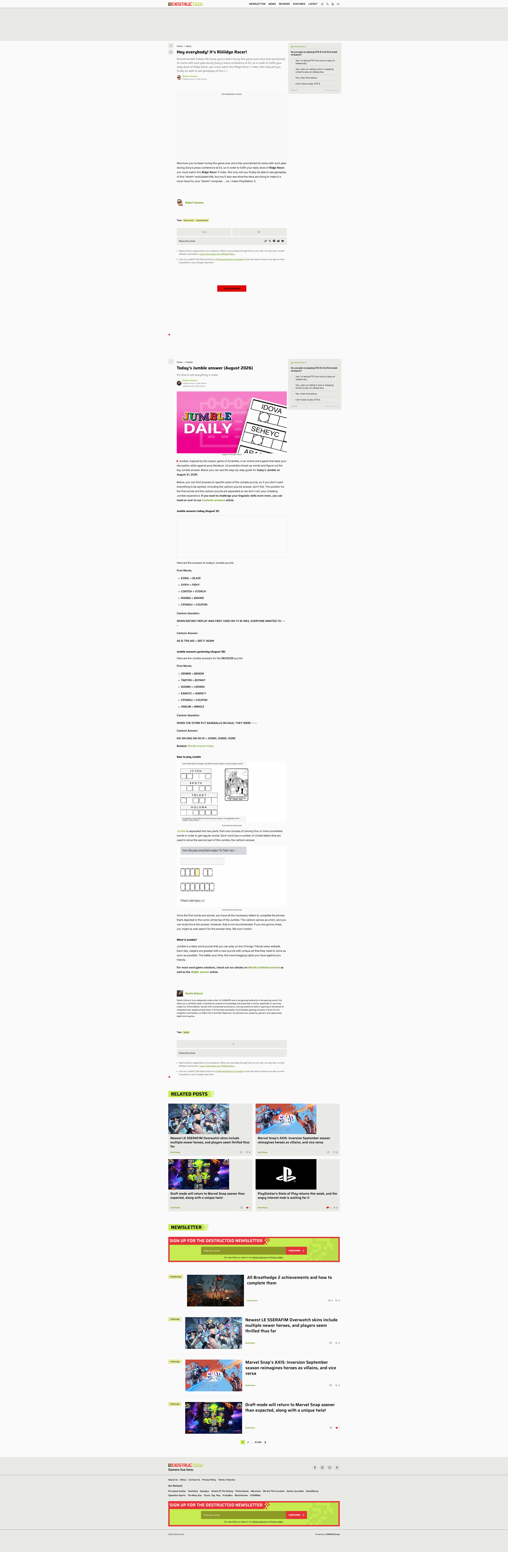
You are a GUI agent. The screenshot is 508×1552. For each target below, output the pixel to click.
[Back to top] (169, 334)
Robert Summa (190, 76)
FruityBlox (228, 1495)
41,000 (258, 1442)
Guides (189, 362)
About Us (173, 1479)
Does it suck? (189, 220)
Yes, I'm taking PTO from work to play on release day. (315, 62)
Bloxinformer (241, 1495)
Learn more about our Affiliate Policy (217, 254)
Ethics (183, 1479)
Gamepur (204, 1491)
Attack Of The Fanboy (222, 1491)
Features (299, 4)
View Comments (232, 288)
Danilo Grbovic (190, 380)
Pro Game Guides (177, 1491)
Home (180, 46)
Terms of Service (259, 1257)
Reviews (284, 4)
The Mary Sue (195, 1495)
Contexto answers (213, 500)
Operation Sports (177, 1495)
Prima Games (242, 1491)
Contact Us (194, 1479)
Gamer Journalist (295, 1491)
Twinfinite (193, 1491)
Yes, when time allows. (306, 77)
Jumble (181, 831)
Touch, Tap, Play (212, 1495)
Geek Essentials (202, 220)
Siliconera (256, 1491)
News (272, 4)
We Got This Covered (273, 1491)
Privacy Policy (277, 1257)
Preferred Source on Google (229, 259)
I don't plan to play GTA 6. (307, 83)
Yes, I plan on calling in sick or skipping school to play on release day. (314, 70)
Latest (313, 4)
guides (186, 1032)
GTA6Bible (255, 1495)
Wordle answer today (201, 746)
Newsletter (257, 4)
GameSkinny (312, 1491)
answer (264, 967)
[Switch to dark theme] (332, 4)
